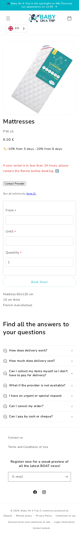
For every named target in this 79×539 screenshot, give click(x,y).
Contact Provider (14, 183)
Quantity (12, 252)
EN (17, 28)
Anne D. (31, 194)
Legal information (64, 522)
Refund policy (24, 515)
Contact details (41, 528)
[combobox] (16, 28)
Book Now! (39, 282)
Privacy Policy (44, 515)
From (10, 210)
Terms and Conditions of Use (28, 447)
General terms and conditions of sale (29, 522)
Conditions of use (66, 515)
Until (10, 231)
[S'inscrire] (66, 477)
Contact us (15, 438)
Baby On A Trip (30, 510)
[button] (8, 18)
